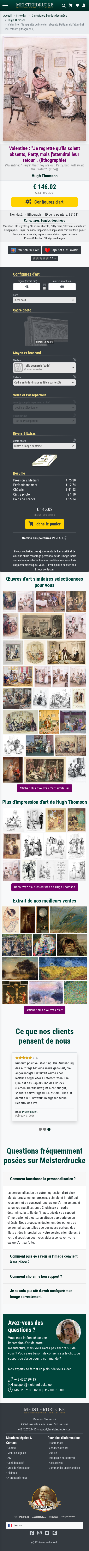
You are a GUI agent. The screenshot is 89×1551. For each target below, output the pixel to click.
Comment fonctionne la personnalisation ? (43, 1178)
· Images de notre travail (61, 1458)
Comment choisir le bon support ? (36, 1276)
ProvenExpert (29, 1112)
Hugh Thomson (16, 20)
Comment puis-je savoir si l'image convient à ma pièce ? (44, 1259)
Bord (15, 295)
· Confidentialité (15, 1463)
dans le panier (47, 523)
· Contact (11, 1448)
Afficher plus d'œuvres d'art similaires (44, 788)
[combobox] (44, 300)
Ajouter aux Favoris (64, 250)
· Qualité (52, 1453)
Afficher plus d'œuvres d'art (44, 1010)
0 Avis (53, 258)
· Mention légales (16, 1453)
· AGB (9, 1458)
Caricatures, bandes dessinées (49, 15)
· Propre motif (55, 1443)
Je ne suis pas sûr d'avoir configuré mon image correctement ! (41, 1293)
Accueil (7, 15)
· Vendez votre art (58, 1448)
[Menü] (5, 5)
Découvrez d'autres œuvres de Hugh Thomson (44, 887)
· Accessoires (55, 1463)
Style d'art (21, 15)
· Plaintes (11, 1473)
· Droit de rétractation (18, 1468)
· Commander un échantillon (64, 1468)
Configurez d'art (47, 202)
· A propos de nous (16, 1478)
